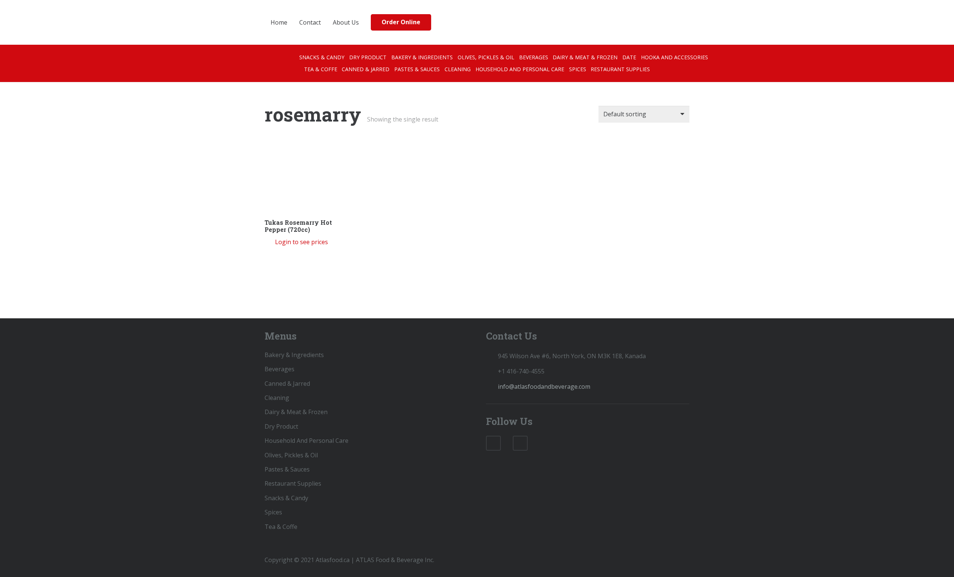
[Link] (494, 22)
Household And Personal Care (306, 440)
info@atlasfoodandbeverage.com (544, 386)
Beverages (279, 369)
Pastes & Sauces (287, 469)
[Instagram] (520, 443)
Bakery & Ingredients (294, 355)
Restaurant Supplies (293, 483)
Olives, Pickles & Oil (291, 455)
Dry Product (281, 426)
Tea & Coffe (281, 527)
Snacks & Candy (286, 498)
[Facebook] (493, 443)
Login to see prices (301, 242)
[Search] (667, 22)
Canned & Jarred (287, 383)
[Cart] (682, 22)
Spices (273, 512)
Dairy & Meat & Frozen (296, 412)
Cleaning (277, 398)
